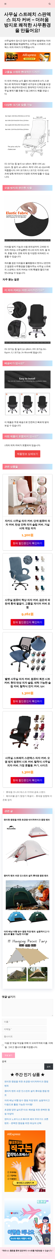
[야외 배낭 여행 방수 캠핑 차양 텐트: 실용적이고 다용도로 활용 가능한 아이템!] (27, 981)
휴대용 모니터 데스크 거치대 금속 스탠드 (26, 792)
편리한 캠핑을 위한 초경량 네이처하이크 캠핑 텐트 (27, 819)
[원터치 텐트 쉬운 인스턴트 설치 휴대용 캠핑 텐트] (27, 922)
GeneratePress (41, 1254)
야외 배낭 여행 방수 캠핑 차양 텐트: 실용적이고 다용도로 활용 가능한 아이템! (26, 932)
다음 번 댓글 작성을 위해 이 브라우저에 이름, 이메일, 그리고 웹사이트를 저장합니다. (29, 1045)
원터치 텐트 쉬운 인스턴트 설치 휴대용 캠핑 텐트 (26, 875)
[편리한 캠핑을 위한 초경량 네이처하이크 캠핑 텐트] (27, 866)
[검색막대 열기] (49, 4)
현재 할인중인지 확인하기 (27, 543)
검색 (4, 1061)
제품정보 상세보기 (27, 453)
